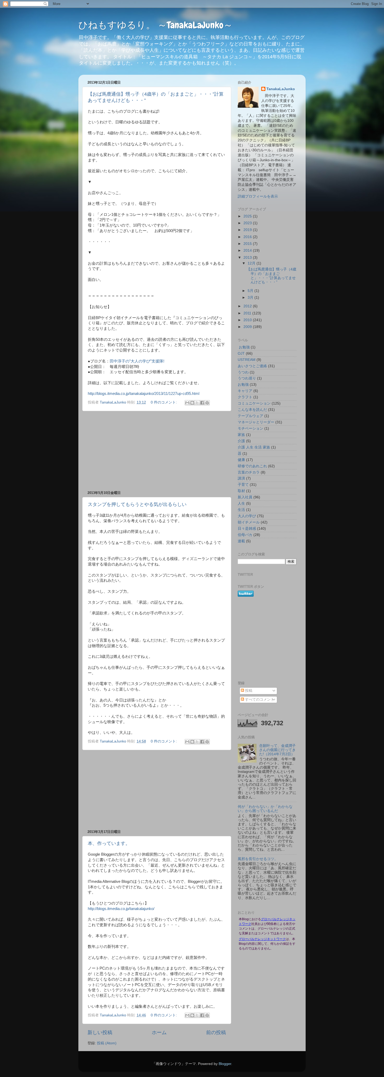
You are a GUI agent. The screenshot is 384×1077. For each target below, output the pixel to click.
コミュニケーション (254, 403)
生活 (241, 510)
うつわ (243, 372)
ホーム (159, 1032)
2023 (248, 223)
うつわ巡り (247, 378)
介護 (241, 441)
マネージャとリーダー (256, 422)
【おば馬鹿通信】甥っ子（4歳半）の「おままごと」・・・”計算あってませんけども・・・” (271, 275)
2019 (248, 230)
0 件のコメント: (164, 402)
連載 (241, 541)
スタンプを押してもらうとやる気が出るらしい (137, 504)
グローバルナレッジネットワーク (262, 939)
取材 (241, 491)
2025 (248, 216)
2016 (248, 237)
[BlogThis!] (192, 402)
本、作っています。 (109, 843)
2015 (248, 244)
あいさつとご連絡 (252, 366)
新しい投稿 (100, 1032)
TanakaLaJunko (280, 89)
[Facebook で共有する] (202, 402)
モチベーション (250, 428)
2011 (247, 313)
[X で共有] (197, 402)
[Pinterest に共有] (207, 402)
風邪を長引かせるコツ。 (258, 859)
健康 (241, 460)
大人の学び (247, 516)
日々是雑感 (247, 529)
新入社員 (245, 497)
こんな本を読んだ (252, 410)
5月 (251, 291)
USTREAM (246, 360)
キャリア (245, 391)
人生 (241, 503)
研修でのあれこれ (252, 466)
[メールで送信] (187, 402)
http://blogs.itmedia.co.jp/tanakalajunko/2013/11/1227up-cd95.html (143, 393)
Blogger (225, 1064)
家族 (241, 435)
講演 (241, 478)
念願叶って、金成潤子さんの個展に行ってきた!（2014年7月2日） (277, 750)
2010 (248, 320)
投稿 (248, 691)
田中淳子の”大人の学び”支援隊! (137, 361)
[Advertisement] (157, 450)
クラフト (245, 397)
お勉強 (243, 385)
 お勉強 (244, 347)
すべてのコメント (259, 699)
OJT (241, 353)
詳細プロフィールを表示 (258, 196)
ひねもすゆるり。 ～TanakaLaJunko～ (155, 25)
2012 (248, 306)
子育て (243, 485)
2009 (248, 327)
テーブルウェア (250, 416)
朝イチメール (249, 522)
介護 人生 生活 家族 (254, 447)
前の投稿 (216, 1032)
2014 (248, 250)
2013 (248, 258)
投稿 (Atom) (107, 1043)
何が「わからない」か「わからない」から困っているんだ (265, 809)
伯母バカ (245, 535)
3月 (251, 298)
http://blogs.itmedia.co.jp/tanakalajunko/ (121, 909)
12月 (252, 263)
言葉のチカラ (249, 472)
